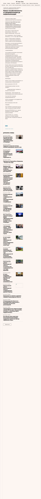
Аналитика (3, 5)
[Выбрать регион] (35, 1)
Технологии (13, 3)
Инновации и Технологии (26, 5)
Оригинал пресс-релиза (9, 128)
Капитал (32, 5)
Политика (4, 3)
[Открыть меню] (39, 1)
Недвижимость (18, 3)
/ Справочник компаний (12, 7)
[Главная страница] (16, 1)
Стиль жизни (23, 3)
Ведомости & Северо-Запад (34, 3)
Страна (7, 5)
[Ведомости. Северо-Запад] (20, 1)
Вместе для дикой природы (17, 5)
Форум (27, 3)
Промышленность (37, 5)
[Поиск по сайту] (37, 1)
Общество (8, 3)
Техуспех (10, 5)
